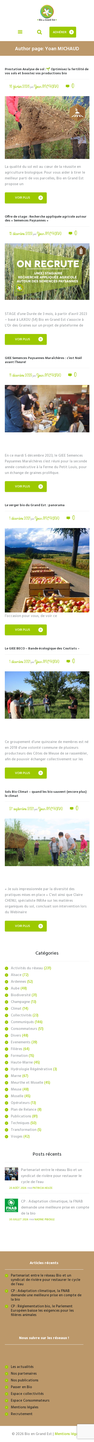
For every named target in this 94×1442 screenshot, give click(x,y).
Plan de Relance (23, 1110)
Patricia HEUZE (43, 1188)
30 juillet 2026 (18, 1220)
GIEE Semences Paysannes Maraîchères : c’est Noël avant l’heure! (43, 360)
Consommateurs (24, 1029)
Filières (16, 1049)
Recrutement (22, 1414)
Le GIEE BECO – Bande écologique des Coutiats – (42, 648)
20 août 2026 (17, 1188)
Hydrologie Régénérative (31, 1069)
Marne (16, 1076)
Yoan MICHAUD (46, 87)
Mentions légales (24, 1407)
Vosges (16, 1137)
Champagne (20, 1002)
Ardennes (18, 982)
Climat (16, 1009)
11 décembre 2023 (20, 375)
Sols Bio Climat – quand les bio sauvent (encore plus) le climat (46, 794)
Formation (19, 1056)
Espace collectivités (27, 1394)
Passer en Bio (21, 1387)
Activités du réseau (27, 968)
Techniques (20, 1123)
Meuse (16, 1089)
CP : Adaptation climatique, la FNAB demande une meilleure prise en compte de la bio (55, 1207)
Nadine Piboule (44, 1220)
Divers (16, 1036)
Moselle (17, 1096)
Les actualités (22, 1367)
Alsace (16, 975)
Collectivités (21, 1015)
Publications (21, 1116)
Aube (15, 988)
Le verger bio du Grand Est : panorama (35, 505)
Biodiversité (21, 995)
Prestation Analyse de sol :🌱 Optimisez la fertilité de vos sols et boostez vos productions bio (46, 71)
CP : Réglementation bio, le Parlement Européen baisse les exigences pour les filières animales (42, 1310)
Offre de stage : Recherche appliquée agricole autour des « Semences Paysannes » (46, 219)
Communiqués (22, 1022)
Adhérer (60, 32)
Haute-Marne (22, 1062)
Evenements (20, 1042)
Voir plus (22, 198)
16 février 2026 (19, 87)
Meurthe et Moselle (27, 1083)
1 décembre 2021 (19, 519)
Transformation (23, 1130)
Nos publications (24, 1380)
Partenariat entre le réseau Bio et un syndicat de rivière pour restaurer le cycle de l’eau (51, 1176)
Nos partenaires (24, 1374)
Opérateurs (20, 1103)
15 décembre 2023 (21, 234)
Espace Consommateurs (30, 1401)
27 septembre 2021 (21, 809)
